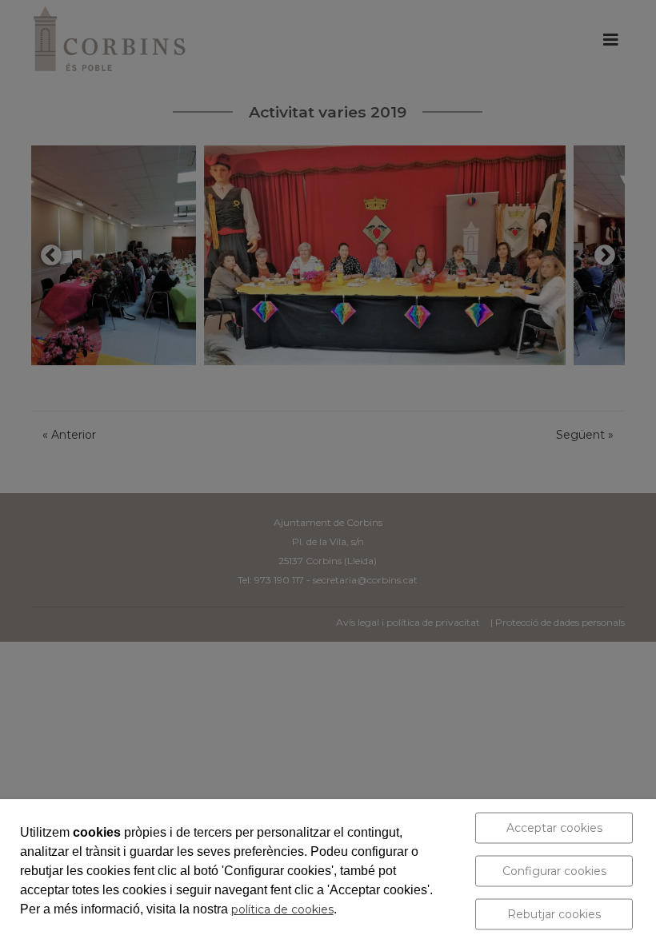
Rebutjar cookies (554, 914)
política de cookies (282, 909)
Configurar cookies (554, 871)
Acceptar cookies (554, 828)
